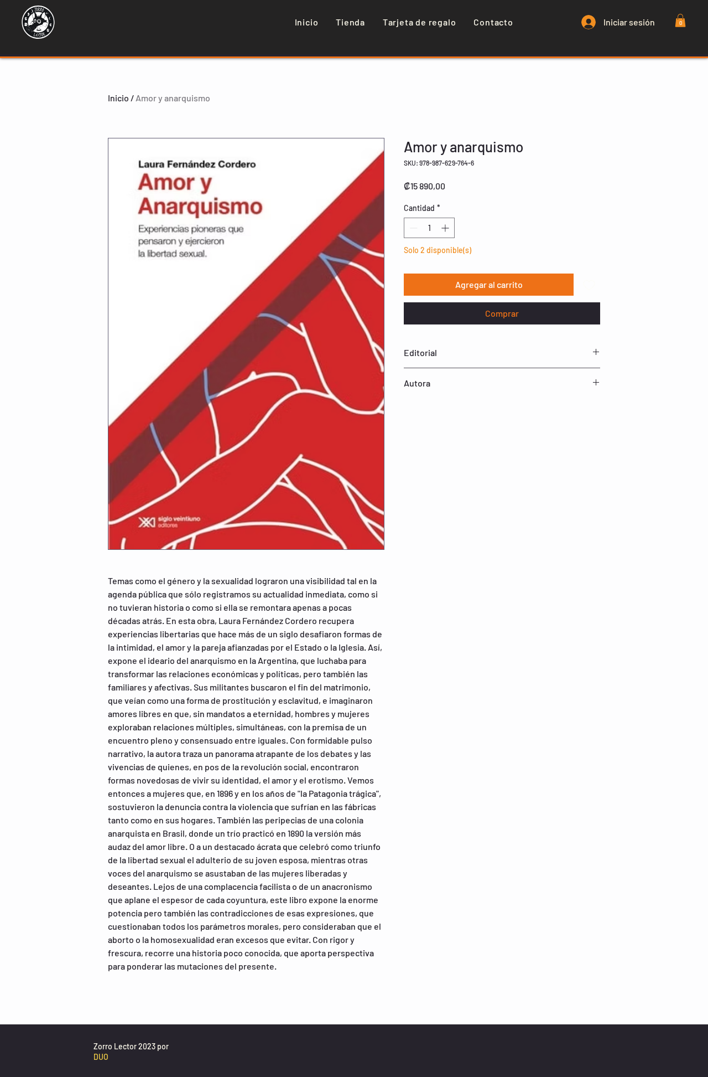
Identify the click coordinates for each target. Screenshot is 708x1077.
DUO (100, 1056)
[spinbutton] (429, 228)
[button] (680, 20)
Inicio (118, 97)
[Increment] (446, 228)
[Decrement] (412, 228)
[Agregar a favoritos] (589, 285)
